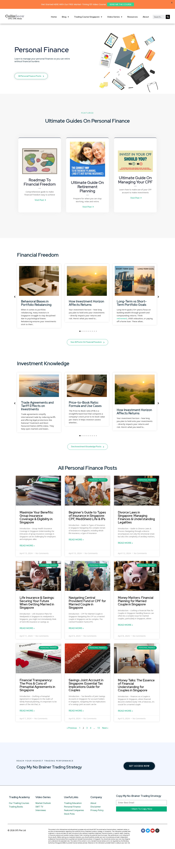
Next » (105, 727)
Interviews (40, 810)
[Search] (168, 17)
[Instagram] (157, 831)
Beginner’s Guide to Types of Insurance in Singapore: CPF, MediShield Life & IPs (87, 515)
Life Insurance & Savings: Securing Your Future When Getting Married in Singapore (37, 603)
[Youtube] (153, 831)
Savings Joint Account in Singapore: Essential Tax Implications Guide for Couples (86, 685)
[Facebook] (143, 831)
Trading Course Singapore (87, 16)
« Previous (72, 727)
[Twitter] (148, 831)
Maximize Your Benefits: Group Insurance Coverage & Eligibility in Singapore (36, 517)
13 (98, 727)
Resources (132, 16)
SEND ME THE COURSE (120, 4)
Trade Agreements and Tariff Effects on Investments (37, 405)
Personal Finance (72, 806)
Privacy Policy (97, 810)
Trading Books (16, 806)
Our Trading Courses (19, 803)
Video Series (113, 16)
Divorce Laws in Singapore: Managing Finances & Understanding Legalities (136, 517)
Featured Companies (74, 810)
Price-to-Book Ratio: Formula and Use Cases (85, 404)
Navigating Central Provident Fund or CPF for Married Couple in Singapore (87, 603)
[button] (40, 200)
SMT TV (39, 806)
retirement (122, 318)
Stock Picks (69, 813)
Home (54, 16)
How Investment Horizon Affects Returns (86, 303)
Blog (64, 16)
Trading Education (73, 803)
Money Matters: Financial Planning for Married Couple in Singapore (135, 601)
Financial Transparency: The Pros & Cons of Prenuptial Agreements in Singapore (37, 685)
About (146, 16)
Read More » (27, 545)
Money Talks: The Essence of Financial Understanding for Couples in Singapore (136, 685)
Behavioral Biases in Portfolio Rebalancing (36, 303)
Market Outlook (43, 803)
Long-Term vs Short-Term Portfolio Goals (132, 303)
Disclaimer (95, 806)
